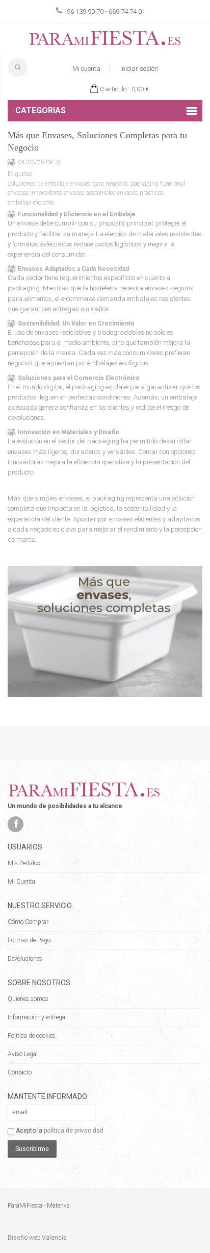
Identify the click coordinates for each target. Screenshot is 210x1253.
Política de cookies (32, 1035)
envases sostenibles (90, 192)
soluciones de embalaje (38, 183)
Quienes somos (28, 999)
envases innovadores (35, 192)
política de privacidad (73, 1130)
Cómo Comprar (28, 921)
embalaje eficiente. (31, 202)
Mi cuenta (86, 68)
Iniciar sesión (139, 68)
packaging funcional (157, 183)
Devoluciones (25, 958)
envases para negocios (99, 183)
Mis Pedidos (24, 863)
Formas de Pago (29, 940)
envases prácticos (140, 192)
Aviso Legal (23, 1054)
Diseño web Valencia (37, 1237)
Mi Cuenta (21, 881)
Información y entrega (36, 1017)
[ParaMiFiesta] (105, 40)
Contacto (20, 1072)
